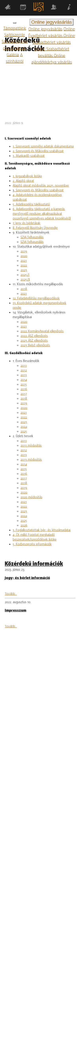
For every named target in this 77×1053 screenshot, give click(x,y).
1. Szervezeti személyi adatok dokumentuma (43, 146)
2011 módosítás (31, 445)
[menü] (14, 22)
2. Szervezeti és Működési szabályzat (38, 151)
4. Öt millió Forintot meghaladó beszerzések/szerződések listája (34, 537)
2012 (24, 370)
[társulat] (54, 8)
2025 (24, 431)
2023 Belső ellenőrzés (35, 345)
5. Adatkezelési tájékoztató (31, 204)
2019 (24, 251)
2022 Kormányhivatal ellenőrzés (42, 331)
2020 (24, 256)
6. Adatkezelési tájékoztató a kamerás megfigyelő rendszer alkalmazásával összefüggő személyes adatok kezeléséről (42, 214)
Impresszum (15, 610)
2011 (24, 366)
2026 (24, 525)
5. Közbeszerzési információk (32, 544)
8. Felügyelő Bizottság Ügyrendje (35, 228)
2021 (24, 261)
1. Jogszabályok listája (27, 176)
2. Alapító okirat (23, 181)
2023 (24, 270)
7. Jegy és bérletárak (26, 223)
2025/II (25, 279)
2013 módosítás (31, 459)
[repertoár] (7, 8)
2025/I (25, 275)
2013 (24, 375)
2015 (24, 384)
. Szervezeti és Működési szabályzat (39, 190)
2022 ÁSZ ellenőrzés (34, 336)
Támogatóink (14, 28)
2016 (24, 389)
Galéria (13, 55)
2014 (24, 380)
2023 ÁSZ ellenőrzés (34, 340)
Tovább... (11, 594)
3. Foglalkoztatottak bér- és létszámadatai (41, 530)
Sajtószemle (14, 35)
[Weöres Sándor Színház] (38, 8)
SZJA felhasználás (32, 237)
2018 (24, 289)
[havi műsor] (23, 8)
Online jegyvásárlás (45, 29)
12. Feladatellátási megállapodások (36, 298)
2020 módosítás (31, 497)
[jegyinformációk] (69, 8)
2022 (24, 265)
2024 (24, 427)
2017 (24, 394)
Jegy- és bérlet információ (27, 578)
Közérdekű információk (34, 564)
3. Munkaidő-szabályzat (29, 156)
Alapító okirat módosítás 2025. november (41, 185)
